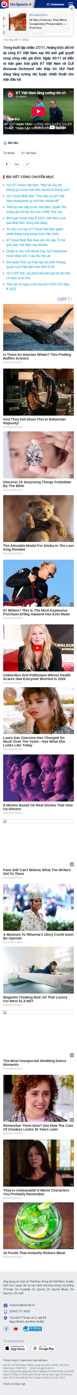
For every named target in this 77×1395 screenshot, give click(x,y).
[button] (6, 164)
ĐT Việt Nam (29, 153)
